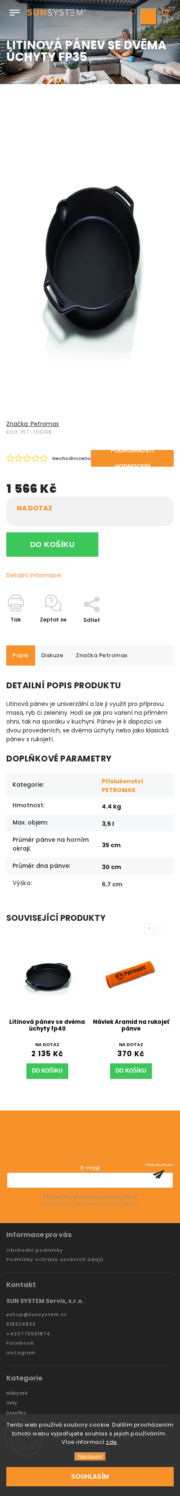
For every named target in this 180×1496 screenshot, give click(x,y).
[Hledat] (132, 13)
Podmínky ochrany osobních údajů (54, 1259)
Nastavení (90, 1457)
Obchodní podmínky (34, 1250)
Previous (150, 928)
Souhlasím (90, 1476)
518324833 (21, 1324)
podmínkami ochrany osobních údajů (90, 1203)
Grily (12, 1403)
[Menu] (14, 11)
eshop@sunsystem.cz (36, 1314)
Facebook (20, 1343)
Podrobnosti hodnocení (132, 458)
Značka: (32, 424)
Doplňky (16, 1413)
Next (163, 928)
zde (111, 1442)
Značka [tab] (102, 655)
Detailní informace (33, 575)
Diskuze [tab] (52, 655)
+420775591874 (28, 1334)
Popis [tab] (21, 655)
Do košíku (52, 544)
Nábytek (17, 1393)
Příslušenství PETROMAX (122, 785)
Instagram (21, 1353)
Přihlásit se (159, 1174)
